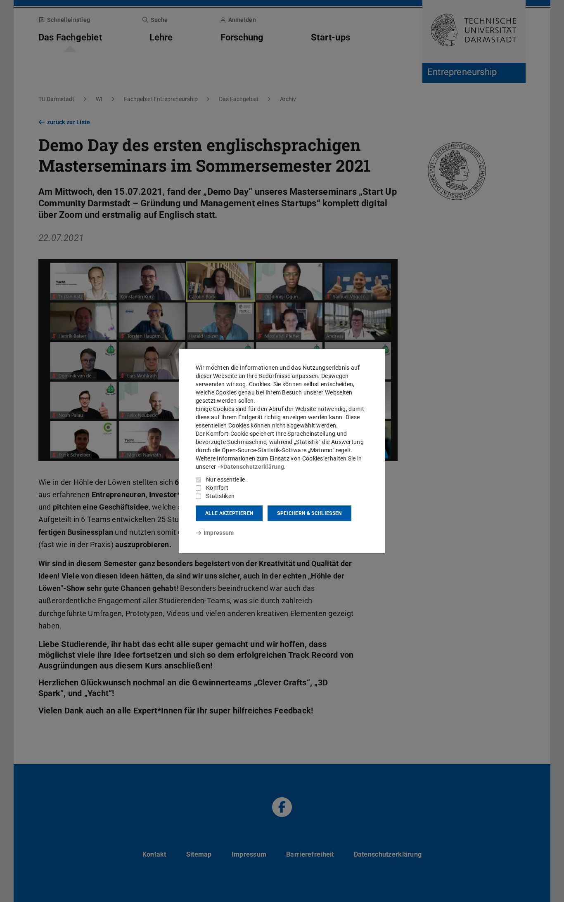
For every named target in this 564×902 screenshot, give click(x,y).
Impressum (219, 532)
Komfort (217, 487)
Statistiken (220, 496)
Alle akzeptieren (229, 513)
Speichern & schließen (309, 513)
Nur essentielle (225, 479)
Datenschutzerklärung (253, 466)
